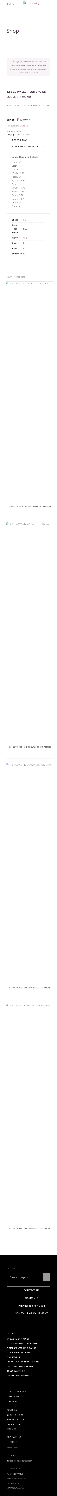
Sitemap (12, 1428)
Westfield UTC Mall (15, 1474)
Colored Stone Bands (20, 1366)
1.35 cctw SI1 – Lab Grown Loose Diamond (30, 506)
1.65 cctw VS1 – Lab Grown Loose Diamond (30, 747)
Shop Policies (15, 1415)
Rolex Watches (16, 1371)
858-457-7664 (12, 1447)
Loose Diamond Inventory (23, 1343)
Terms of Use (15, 1424)
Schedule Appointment (31, 1313)
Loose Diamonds (22, 134)
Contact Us (31, 1290)
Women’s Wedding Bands (22, 1348)
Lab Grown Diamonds (20, 1375)
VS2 (25, 237)
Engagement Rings (18, 1339)
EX (24, 248)
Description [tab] (20, 140)
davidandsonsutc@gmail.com (19, 1460)
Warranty (31, 1298)
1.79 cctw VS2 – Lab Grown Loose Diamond (30, 988)
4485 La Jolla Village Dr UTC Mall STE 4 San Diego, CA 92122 (16, 1483)
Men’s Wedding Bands (20, 1352)
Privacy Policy (15, 1419)
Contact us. (24, 126)
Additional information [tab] (28, 146)
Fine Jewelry (14, 1357)
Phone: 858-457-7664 (31, 1305)
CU (24, 219)
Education (13, 1396)
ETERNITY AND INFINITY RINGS (24, 1361)
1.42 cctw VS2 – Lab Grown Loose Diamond (30, 1228)
